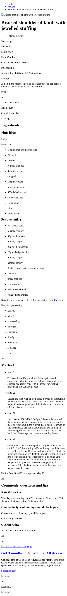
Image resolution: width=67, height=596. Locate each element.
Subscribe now (8, 570)
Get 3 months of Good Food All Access (31, 553)
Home (10, 4)
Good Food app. (56, 300)
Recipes (11, 6)
